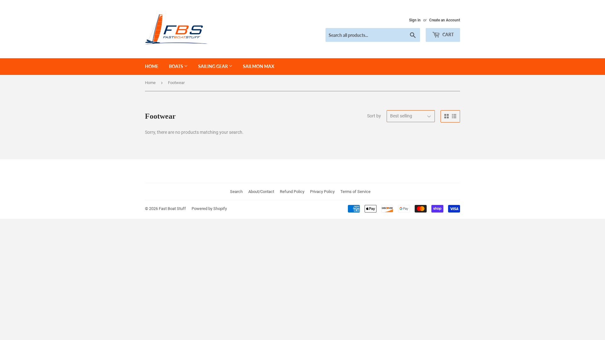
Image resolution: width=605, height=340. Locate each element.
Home (151, 66)
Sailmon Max (258, 66)
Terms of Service (355, 191)
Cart (447, 34)
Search (236, 191)
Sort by (374, 115)
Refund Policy (292, 191)
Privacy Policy (322, 191)
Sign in (415, 20)
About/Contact (261, 191)
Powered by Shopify (209, 208)
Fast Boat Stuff (172, 208)
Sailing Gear (213, 66)
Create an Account (444, 20)
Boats (176, 66)
